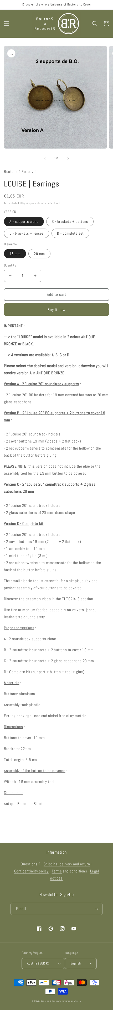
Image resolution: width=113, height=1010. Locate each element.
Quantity (10, 265)
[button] (6, 23)
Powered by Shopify (71, 1001)
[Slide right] (68, 158)
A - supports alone (23, 221)
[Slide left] (45, 158)
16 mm (14, 253)
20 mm (39, 253)
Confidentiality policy (31, 871)
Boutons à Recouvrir (51, 1001)
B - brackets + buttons (70, 221)
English (75, 963)
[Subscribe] (96, 909)
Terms (57, 871)
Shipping (25, 203)
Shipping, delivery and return (67, 863)
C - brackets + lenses (26, 233)
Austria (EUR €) (38, 963)
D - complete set (70, 233)
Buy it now (57, 309)
